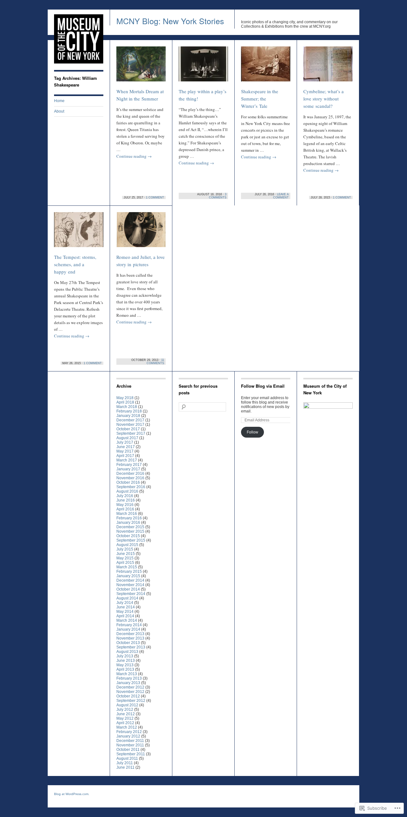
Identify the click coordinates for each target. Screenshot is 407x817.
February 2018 (129, 411)
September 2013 (130, 647)
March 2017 (126, 460)
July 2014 (124, 602)
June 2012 (125, 714)
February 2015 (129, 571)
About (59, 111)
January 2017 (128, 469)
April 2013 (125, 669)
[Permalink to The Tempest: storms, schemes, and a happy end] (78, 232)
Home (59, 101)
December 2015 (130, 527)
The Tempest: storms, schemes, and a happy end (75, 264)
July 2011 (124, 763)
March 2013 (126, 674)
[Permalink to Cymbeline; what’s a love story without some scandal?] (328, 67)
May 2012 (125, 718)
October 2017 (128, 429)
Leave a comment (281, 196)
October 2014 (128, 589)
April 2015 (125, 562)
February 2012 (129, 732)
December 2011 (130, 740)
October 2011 (128, 749)
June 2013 (125, 660)
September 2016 (130, 487)
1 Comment (155, 197)
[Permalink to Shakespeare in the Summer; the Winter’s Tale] (265, 67)
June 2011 (125, 767)
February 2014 (129, 625)
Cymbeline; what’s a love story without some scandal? (323, 98)
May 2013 (125, 665)
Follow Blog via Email (263, 386)
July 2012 (124, 709)
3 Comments (217, 196)
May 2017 (125, 451)
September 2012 (130, 700)
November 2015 (130, 531)
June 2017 (125, 447)
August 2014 (127, 598)
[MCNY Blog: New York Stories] (78, 62)
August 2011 (127, 758)
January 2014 (128, 629)
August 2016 (127, 491)
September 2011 (130, 754)
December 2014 (130, 580)
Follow (252, 432)
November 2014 (130, 585)
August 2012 (127, 705)
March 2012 (126, 727)
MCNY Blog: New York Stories (170, 20)
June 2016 (125, 500)
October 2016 (128, 482)
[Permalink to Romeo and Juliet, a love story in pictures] (141, 232)
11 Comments (155, 361)
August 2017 (127, 438)
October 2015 (128, 536)
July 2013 (124, 656)
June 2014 (125, 607)
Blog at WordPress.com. (71, 794)
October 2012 (128, 696)
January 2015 (128, 576)
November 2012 (130, 691)
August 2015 (127, 545)
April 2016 (125, 509)
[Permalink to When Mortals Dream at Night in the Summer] (141, 67)
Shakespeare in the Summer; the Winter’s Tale (259, 98)
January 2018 (128, 415)
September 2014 (130, 594)
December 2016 (130, 473)
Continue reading (134, 156)
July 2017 (124, 442)
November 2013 (130, 638)
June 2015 (125, 553)
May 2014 (125, 611)
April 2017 (125, 456)
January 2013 (128, 683)
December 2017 (130, 420)
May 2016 (125, 504)
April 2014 (125, 616)
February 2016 (129, 518)
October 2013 (128, 642)
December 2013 (130, 634)
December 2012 (130, 687)
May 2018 (125, 398)
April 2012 (125, 723)
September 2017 (130, 433)
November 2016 (130, 478)
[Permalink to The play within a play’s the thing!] (203, 67)
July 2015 (124, 549)
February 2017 (129, 464)
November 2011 (130, 745)
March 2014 (126, 620)
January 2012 (128, 736)
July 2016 (124, 496)
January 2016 (128, 522)
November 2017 (130, 424)
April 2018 (125, 402)
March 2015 (126, 567)
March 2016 (126, 513)
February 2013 (129, 678)
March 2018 (126, 407)
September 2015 (130, 540)
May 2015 (125, 558)
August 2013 (127, 651)
